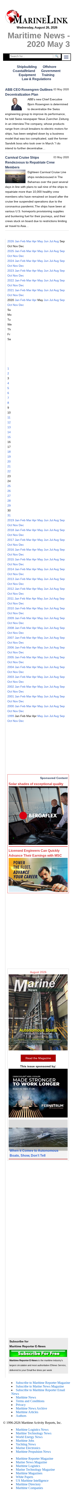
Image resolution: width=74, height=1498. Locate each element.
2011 (10, 598)
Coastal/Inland (24, 71)
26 (9, 490)
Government (50, 71)
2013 (10, 579)
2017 (10, 539)
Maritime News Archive (31, 1408)
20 (9, 461)
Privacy (21, 1404)
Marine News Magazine (31, 1462)
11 (8, 417)
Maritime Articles (27, 1412)
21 (9, 466)
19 (9, 456)
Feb (22, 241)
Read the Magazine (38, 1058)
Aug (56, 241)
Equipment (27, 75)
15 (9, 437)
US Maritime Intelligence (32, 1480)
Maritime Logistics (28, 1466)
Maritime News (26, 1397)
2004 (10, 667)
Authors (21, 1415)
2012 (10, 588)
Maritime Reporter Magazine (34, 1458)
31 (9, 515)
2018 (10, 530)
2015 (10, 559)
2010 (10, 608)
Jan (17, 241)
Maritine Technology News (33, 1433)
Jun (46, 241)
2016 (10, 549)
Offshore (49, 67)
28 (9, 500)
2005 (10, 657)
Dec (21, 256)
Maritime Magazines (29, 1473)
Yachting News (26, 1444)
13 (9, 427)
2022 (10, 280)
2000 (10, 706)
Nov (15, 256)
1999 (10, 716)
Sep (62, 251)
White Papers (24, 1477)
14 (9, 432)
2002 (10, 686)
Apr (34, 241)
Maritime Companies (29, 1488)
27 (9, 495)
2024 (10, 260)
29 (9, 505)
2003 (10, 676)
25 (9, 486)
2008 (10, 628)
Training (48, 75)
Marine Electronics (28, 1448)
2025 (10, 251)
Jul (51, 241)
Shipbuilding (27, 67)
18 (9, 451)
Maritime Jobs (25, 1440)
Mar (28, 241)
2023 (10, 270)
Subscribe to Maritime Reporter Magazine (43, 1382)
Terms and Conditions (30, 1401)
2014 (10, 569)
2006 (10, 647)
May (40, 241)
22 (9, 471)
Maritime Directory (28, 1484)
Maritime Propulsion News (33, 1451)
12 (9, 422)
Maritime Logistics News (32, 1429)
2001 (10, 696)
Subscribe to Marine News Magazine (40, 1386)
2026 (10, 241)
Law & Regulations (36, 79)
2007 (10, 637)
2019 (10, 520)
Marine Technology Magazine (35, 1469)
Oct (9, 256)
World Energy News (29, 1437)
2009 (10, 618)
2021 (10, 290)
